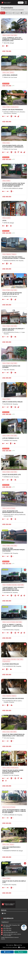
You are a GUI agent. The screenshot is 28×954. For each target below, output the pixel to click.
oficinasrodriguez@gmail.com (10, 932)
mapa (26, 13)
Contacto (21, 2)
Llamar (21, 952)
